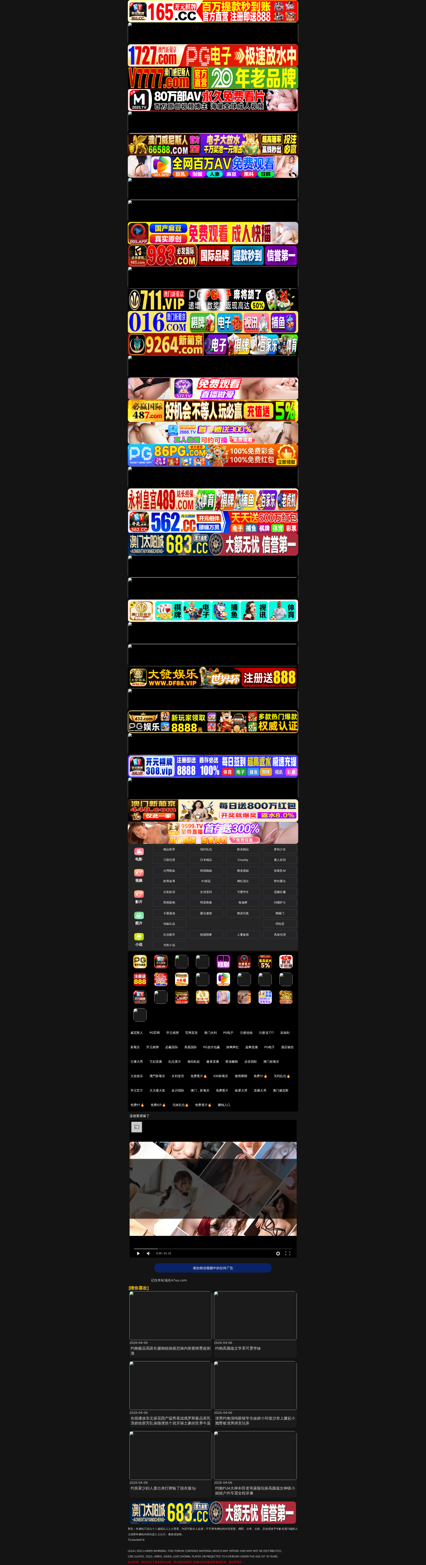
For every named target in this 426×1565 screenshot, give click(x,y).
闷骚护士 (280, 902)
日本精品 (206, 860)
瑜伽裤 (243, 902)
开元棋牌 (172, 1032)
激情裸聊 (241, 1076)
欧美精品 (243, 849)
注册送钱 (246, 1032)
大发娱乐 (136, 1076)
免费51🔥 (260, 1076)
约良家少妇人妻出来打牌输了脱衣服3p (163, 1488)
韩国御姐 (206, 871)
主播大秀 (136, 1061)
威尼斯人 (136, 1032)
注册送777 (266, 1032)
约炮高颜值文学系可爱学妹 (238, 1348)
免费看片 (222, 1090)
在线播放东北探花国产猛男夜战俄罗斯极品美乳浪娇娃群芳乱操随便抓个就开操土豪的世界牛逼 (171, 1421)
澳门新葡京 (271, 1061)
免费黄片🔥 (203, 1105)
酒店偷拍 (287, 1047)
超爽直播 (251, 1047)
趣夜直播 (212, 1061)
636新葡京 (220, 1076)
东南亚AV (280, 871)
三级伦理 (169, 860)
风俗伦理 (280, 935)
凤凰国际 (190, 1047)
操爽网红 (232, 1047)
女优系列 (206, 892)
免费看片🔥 (199, 1076)
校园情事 (206, 935)
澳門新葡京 (157, 1076)
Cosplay (243, 860)
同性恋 (280, 924)
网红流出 (243, 881)
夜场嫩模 (231, 1061)
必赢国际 (171, 1047)
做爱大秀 (241, 1090)
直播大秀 (260, 1090)
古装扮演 (169, 892)
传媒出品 (169, 924)
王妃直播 (156, 1061)
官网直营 (191, 1032)
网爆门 (280, 913)
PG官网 (155, 1032)
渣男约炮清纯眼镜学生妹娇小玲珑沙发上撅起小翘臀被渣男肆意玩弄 (255, 1421)
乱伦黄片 (174, 1061)
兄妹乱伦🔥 (180, 1105)
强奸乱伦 (206, 849)
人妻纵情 (243, 935)
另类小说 (169, 945)
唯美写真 (243, 913)
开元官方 (136, 1090)
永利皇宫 (178, 1076)
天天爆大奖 (157, 1090)
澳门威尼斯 (281, 1090)
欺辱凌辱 (169, 881)
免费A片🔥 (158, 1105)
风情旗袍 (169, 902)
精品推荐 (169, 849)
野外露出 (280, 881)
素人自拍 (280, 860)
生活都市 (169, 935)
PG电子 (228, 1032)
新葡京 (135, 1047)
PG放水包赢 (211, 1047)
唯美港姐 (243, 871)
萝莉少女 (280, 849)
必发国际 (251, 1061)
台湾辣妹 (169, 871)
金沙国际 (178, 1090)
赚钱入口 (224, 1105)
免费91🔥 (137, 1105)
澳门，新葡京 (200, 1090)
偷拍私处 (193, 1061)
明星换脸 (206, 902)
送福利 (285, 1032)
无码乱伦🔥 (282, 1076)
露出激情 (206, 913)
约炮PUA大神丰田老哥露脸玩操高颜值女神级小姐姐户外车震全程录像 (255, 1490)
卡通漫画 (169, 913)
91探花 (206, 881)
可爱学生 (243, 892)
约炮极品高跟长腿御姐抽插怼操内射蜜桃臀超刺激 (171, 1351)
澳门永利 (210, 1032)
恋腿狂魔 (280, 892)
